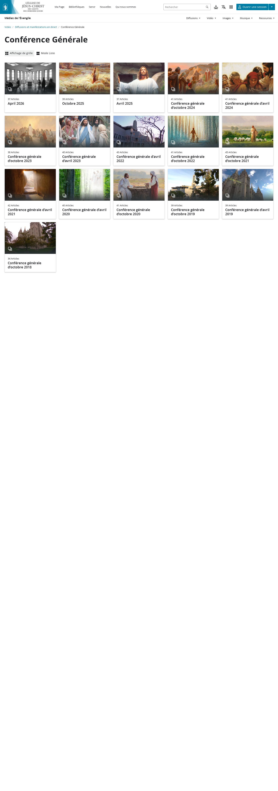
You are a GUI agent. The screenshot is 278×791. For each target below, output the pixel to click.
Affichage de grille (21, 53)
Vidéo (8, 27)
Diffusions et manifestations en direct (36, 27)
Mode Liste (48, 53)
